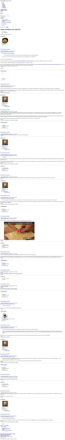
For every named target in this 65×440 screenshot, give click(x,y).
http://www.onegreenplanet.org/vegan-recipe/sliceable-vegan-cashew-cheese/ (19, 220)
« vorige (1, 23)
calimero (5, 311)
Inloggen (2, 10)
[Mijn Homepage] (7, 106)
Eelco (4, 180)
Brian (11, 436)
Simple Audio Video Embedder (5, 434)
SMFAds (1, 435)
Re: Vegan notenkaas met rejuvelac (5, 49)
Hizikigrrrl (5, 122)
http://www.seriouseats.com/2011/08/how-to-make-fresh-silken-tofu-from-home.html (47, 64)
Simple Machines (12, 433)
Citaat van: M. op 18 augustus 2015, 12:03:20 (7, 327)
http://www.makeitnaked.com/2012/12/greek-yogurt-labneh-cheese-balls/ (11, 273)
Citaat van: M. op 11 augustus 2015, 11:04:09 (7, 198)
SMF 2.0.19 (2, 433)
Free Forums (7, 435)
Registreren (5, 10)
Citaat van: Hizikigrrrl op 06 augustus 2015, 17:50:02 (8, 155)
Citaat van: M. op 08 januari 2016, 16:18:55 (7, 416)
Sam (4, 276)
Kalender (3, 4)
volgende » (4, 23)
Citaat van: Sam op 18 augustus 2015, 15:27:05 (7, 303)
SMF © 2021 (7, 433)
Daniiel (5, 436)
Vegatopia (3, 6)
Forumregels (4, 7)
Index (3, 2)
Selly (4, 36)
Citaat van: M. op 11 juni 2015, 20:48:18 (8, 53)
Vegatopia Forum (8, 0)
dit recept (54, 112)
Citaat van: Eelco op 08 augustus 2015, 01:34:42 (7, 356)
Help (3, 3)
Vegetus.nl (8, 92)
